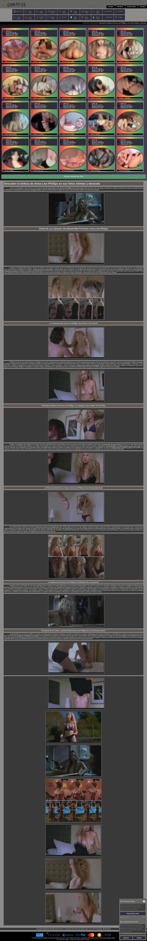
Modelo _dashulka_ (125, 98)
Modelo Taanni (37, 61)
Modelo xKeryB (95, 134)
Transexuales (131, 6)
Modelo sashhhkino (39, 98)
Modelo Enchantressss (126, 134)
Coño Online (109, 11)
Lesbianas (120, 17)
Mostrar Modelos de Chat (73, 176)
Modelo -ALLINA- (124, 61)
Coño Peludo (120, 11)
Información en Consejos (62, 929)
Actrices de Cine (86, 929)
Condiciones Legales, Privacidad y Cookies (132, 933)
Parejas (110, 6)
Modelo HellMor (9, 170)
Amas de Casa (19, 11)
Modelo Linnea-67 (96, 61)
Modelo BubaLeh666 (68, 61)
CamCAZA (86, 23)
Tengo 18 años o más (133, 913)
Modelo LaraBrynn (10, 61)
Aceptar (139, 937)
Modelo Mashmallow (11, 134)
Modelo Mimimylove (68, 170)
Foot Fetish (64, 17)
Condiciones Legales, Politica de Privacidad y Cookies (73, 939)
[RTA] (143, 917)
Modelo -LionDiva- (38, 134)
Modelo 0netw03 (9, 98)
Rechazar (126, 937)
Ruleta (143, 6)
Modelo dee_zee (38, 170)
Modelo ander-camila (68, 134)
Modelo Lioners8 (95, 98)
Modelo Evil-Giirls (124, 170)
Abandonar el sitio (124, 917)
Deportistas (106, 929)
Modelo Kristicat (95, 170)
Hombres (120, 6)
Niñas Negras (109, 17)
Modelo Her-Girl (66, 98)
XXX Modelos (97, 929)
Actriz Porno (94, 23)
